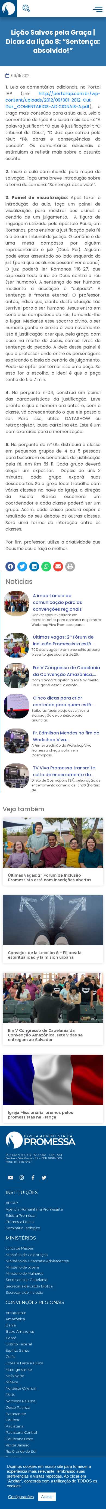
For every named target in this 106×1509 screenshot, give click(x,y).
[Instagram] (22, 1177)
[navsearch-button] (26, 9)
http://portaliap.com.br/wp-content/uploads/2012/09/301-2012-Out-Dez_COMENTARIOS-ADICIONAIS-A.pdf (53, 100)
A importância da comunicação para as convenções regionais (57, 602)
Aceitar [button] (46, 1497)
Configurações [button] (21, 1497)
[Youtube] (10, 1177)
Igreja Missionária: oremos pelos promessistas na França (40, 1115)
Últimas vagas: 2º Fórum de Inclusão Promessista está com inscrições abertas (49, 877)
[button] (10, 566)
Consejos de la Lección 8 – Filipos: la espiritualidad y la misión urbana (45, 955)
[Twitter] (44, 1177)
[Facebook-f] (33, 1177)
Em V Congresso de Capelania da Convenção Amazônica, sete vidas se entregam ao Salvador (45, 1035)
